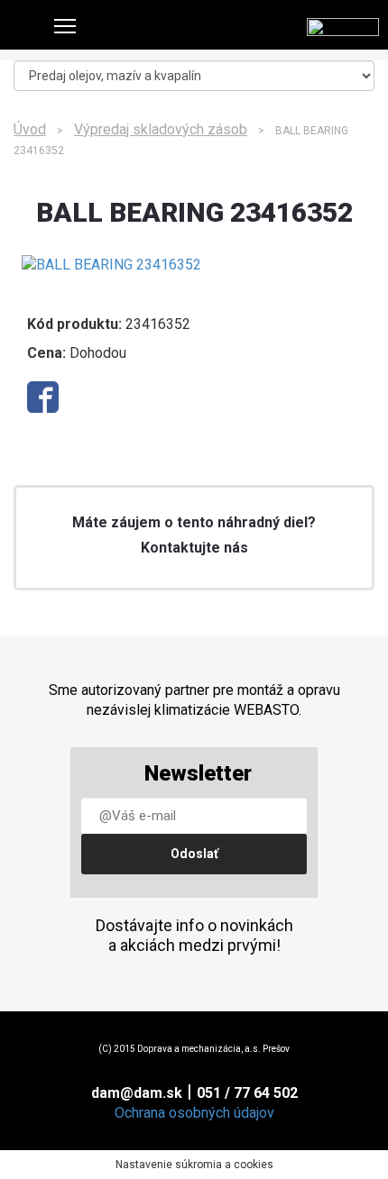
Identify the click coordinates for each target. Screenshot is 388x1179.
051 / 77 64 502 (247, 1092)
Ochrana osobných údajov (194, 1112)
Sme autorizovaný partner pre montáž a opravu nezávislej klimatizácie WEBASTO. (194, 699)
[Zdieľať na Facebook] (43, 397)
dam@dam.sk (136, 1092)
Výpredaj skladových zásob (160, 129)
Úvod (30, 129)
